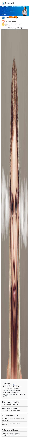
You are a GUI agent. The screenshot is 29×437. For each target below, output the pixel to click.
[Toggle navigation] (26, 3)
